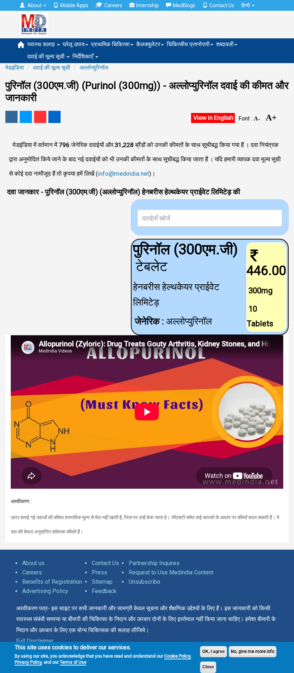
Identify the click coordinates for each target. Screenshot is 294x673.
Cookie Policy (177, 656)
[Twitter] (26, 117)
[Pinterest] (40, 117)
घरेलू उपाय (74, 44)
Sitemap (102, 581)
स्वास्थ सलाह (41, 44)
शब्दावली (225, 44)
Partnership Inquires (154, 563)
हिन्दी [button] (246, 5)
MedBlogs (184, 5)
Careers (113, 5)
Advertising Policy (45, 591)
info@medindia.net (123, 173)
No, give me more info (252, 651)
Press (99, 572)
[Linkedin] (54, 117)
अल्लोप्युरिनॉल (93, 67)
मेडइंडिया (14, 67)
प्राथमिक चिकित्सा (110, 44)
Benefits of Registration (52, 581)
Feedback (104, 591)
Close (208, 666)
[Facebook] (11, 117)
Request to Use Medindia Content (171, 572)
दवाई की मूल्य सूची (46, 56)
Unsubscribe (144, 581)
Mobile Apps (74, 5)
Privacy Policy (28, 662)
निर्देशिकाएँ (83, 56)
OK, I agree (213, 651)
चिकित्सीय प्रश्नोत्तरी (188, 44)
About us (33, 563)
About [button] (35, 5)
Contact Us (221, 5)
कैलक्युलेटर (148, 44)
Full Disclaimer (34, 641)
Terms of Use (73, 662)
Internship (147, 5)
